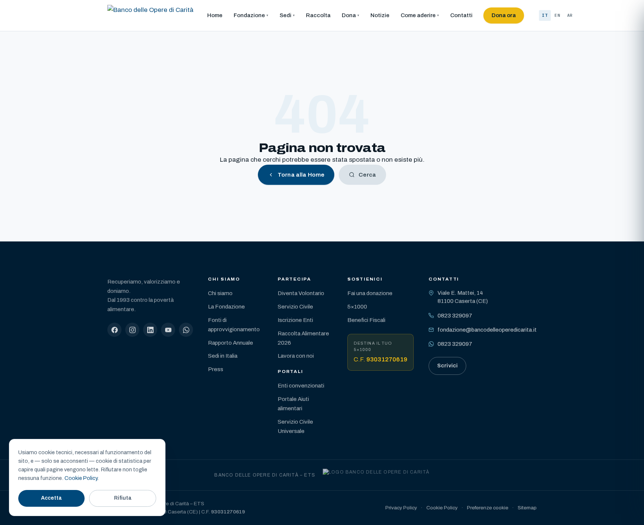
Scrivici (447, 366)
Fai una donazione (369, 293)
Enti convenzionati (301, 386)
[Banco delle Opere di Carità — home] (150, 15)
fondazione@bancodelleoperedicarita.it (487, 330)
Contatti (461, 15)
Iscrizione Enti (295, 320)
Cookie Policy (442, 507)
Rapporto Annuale (230, 343)
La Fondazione (226, 307)
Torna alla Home (301, 175)
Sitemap (527, 507)
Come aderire (418, 15)
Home (214, 15)
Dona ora (504, 15)
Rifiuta (123, 498)
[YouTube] (168, 330)
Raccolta (318, 15)
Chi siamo (220, 293)
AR (570, 15)
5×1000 (357, 307)
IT (545, 15)
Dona (349, 15)
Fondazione (249, 15)
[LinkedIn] (150, 330)
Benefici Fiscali (366, 320)
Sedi (285, 15)
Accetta (51, 498)
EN (558, 15)
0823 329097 (455, 316)
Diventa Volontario (301, 293)
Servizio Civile (295, 307)
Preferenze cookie (487, 507)
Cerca (367, 175)
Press (215, 369)
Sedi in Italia (222, 356)
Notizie (379, 15)
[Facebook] (114, 330)
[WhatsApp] (186, 330)
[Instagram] (132, 330)
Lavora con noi (296, 356)
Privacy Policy (401, 507)
